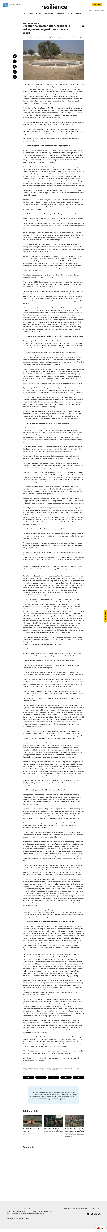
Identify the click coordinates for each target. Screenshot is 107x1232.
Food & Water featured (31, 23)
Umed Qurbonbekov (50, 1131)
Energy (31, 13)
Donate (84, 1209)
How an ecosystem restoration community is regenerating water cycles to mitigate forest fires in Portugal (74, 1131)
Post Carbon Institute (99, 10)
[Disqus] (53, 1170)
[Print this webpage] (78, 1077)
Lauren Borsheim (28, 1133)
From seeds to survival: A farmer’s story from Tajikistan (53, 1129)
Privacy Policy (24, 1218)
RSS (99, 1209)
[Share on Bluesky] (28, 1077)
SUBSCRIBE (97, 4)
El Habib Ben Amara (31, 37)
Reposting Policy (12, 1218)
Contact (76, 1209)
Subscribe (92, 1209)
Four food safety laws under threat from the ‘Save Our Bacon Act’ (31, 1130)
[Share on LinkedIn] (66, 1077)
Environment (49, 13)
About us (67, 1209)
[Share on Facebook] (41, 1077)
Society (70, 13)
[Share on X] (53, 1077)
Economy (39, 13)
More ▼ (78, 13)
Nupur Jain (69, 1134)
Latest (23, 13)
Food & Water (61, 13)
